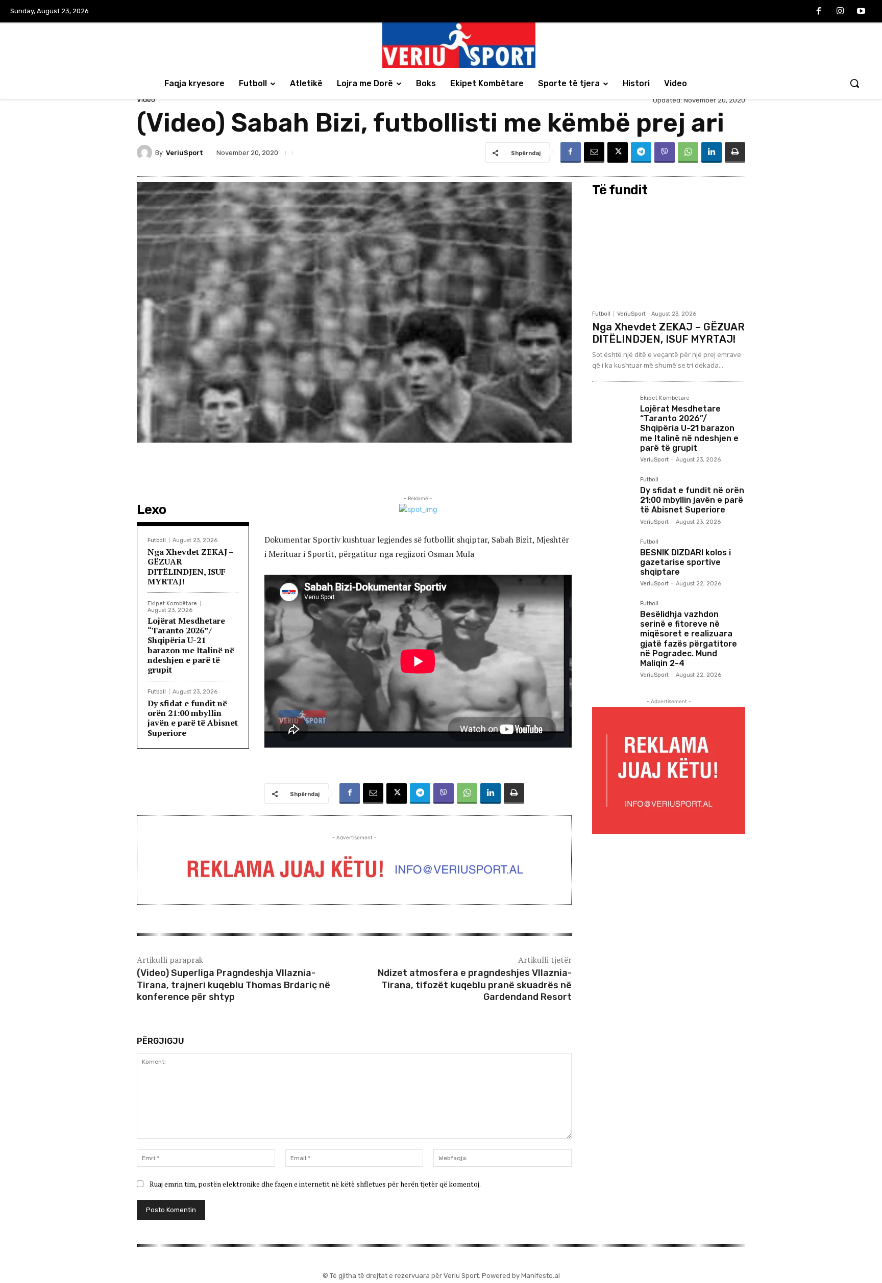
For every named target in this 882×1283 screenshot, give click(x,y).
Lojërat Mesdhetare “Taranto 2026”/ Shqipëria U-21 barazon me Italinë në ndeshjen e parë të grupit (191, 645)
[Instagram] (840, 11)
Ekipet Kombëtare (172, 603)
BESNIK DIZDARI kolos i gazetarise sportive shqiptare (685, 562)
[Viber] (664, 152)
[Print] (735, 152)
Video (146, 99)
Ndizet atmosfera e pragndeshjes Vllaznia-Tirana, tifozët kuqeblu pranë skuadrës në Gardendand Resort (475, 985)
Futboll (157, 540)
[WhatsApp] (688, 152)
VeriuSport (184, 152)
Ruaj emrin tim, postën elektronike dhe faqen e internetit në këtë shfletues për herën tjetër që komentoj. (315, 1184)
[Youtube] (861, 11)
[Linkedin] (711, 152)
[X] (617, 152)
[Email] (594, 152)
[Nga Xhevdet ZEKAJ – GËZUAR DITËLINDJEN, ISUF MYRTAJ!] (668, 252)
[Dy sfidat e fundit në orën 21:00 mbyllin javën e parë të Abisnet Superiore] (612, 497)
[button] (854, 83)
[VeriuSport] (146, 152)
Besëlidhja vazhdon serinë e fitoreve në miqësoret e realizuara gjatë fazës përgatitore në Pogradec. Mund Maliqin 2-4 (688, 638)
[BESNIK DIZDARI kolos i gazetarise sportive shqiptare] (612, 559)
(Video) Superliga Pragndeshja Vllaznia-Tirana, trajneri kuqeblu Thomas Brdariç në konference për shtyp (233, 985)
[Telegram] (641, 152)
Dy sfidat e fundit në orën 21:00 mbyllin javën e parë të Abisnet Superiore (193, 718)
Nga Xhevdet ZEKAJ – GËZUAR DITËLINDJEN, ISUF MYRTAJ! (191, 566)
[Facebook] (818, 11)
